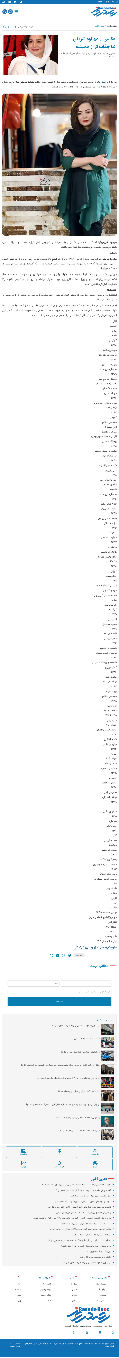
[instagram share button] (9, 2)
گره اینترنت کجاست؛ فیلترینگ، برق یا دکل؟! (80, 1052)
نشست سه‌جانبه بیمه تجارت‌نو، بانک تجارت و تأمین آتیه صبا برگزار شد (79, 1207)
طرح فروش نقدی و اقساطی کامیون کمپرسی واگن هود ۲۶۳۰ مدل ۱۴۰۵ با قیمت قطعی (72, 1218)
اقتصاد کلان (46, 1284)
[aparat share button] (3, 2)
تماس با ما (101, 1300)
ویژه (19, 1300)
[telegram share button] (15, 2)
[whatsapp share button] (51, 955)
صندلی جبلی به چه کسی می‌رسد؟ (85, 1039)
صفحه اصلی (112, 26)
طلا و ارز (73, 1284)
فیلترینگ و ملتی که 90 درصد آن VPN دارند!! (80, 1131)
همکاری (103, 1295)
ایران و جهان (45, 1289)
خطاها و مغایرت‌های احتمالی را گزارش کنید (91, 1235)
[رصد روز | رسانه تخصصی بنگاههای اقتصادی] (104, 11)
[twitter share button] (21, 2)
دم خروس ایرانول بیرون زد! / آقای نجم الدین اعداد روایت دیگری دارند (68, 1078)
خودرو (74, 1295)
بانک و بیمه (46, 1295)
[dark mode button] (10, 11)
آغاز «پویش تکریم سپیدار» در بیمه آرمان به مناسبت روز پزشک (83, 1190)
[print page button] (4, 27)
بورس (74, 1300)
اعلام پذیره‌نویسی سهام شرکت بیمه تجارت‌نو (91, 1196)
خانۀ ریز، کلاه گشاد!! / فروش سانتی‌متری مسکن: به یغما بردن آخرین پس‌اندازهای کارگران (60, 1065)
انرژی (19, 1284)
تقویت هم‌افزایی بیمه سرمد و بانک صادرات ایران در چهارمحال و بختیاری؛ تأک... (75, 1184)
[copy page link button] (10, 27)
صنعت (48, 1300)
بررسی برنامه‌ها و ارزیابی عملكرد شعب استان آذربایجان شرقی (83, 1212)
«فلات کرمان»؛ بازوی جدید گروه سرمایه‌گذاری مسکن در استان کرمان (80, 1229)
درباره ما (102, 1289)
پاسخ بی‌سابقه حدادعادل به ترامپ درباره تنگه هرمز (77, 1117)
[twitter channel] (113, 1333)
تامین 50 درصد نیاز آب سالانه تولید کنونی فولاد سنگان (86, 1223)
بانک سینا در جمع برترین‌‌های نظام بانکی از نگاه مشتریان (85, 1246)
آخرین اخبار (99, 26)
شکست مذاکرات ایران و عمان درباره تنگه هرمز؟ (79, 1091)
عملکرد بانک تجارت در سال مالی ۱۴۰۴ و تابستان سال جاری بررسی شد (79, 1240)
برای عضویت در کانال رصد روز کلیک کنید (95, 947)
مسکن (74, 1289)
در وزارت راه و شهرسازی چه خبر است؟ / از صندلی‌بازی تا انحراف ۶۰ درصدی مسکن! (63, 1104)
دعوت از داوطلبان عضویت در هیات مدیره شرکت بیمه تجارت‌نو (83, 1201)
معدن (18, 1295)
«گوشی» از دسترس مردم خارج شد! (95, 1257)
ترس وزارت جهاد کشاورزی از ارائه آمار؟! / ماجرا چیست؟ (75, 1025)
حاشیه (18, 1289)
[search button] (4, 11)
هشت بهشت (15, 1346)
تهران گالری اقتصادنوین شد (98, 1251)
